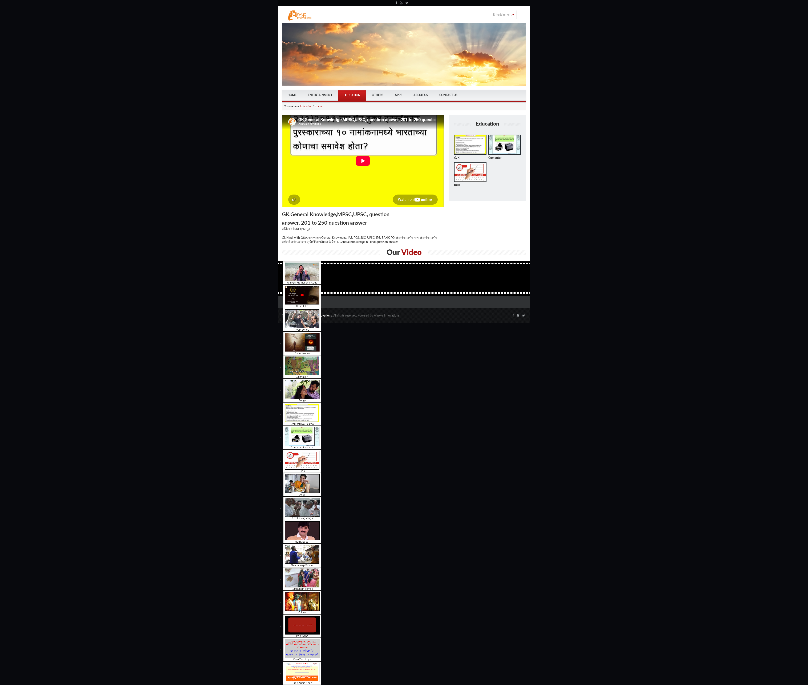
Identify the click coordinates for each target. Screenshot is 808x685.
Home (291, 95)
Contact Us (448, 95)
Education (351, 95)
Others (377, 95)
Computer (494, 157)
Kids (457, 185)
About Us (420, 95)
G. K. (457, 157)
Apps (398, 95)
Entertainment (502, 14)
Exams (318, 106)
